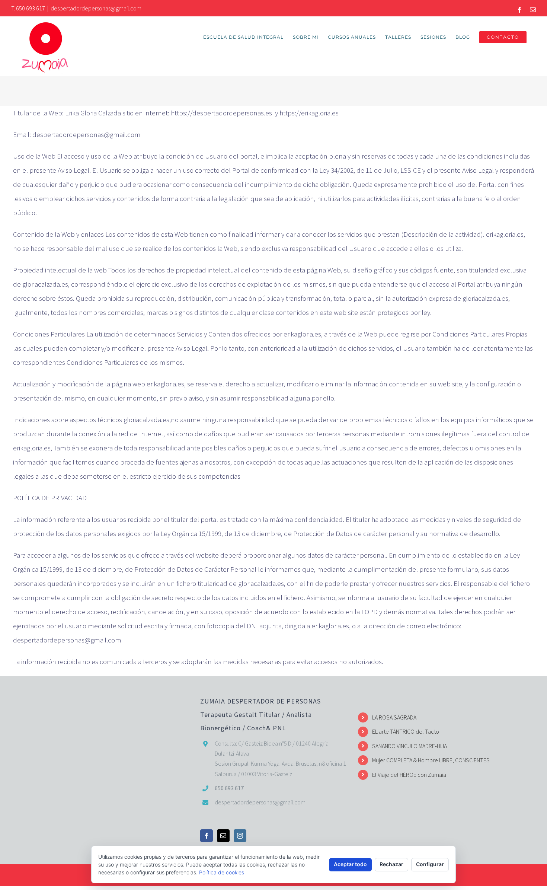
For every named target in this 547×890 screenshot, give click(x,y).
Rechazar (391, 864)
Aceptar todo (350, 864)
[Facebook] (206, 835)
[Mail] (223, 835)
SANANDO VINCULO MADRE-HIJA (409, 746)
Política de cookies (221, 872)
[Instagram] (240, 835)
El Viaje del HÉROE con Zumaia (409, 774)
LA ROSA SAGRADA (394, 717)
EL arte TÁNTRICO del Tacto (405, 731)
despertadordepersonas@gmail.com (96, 8)
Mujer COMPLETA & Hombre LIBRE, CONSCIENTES (431, 760)
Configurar (430, 864)
